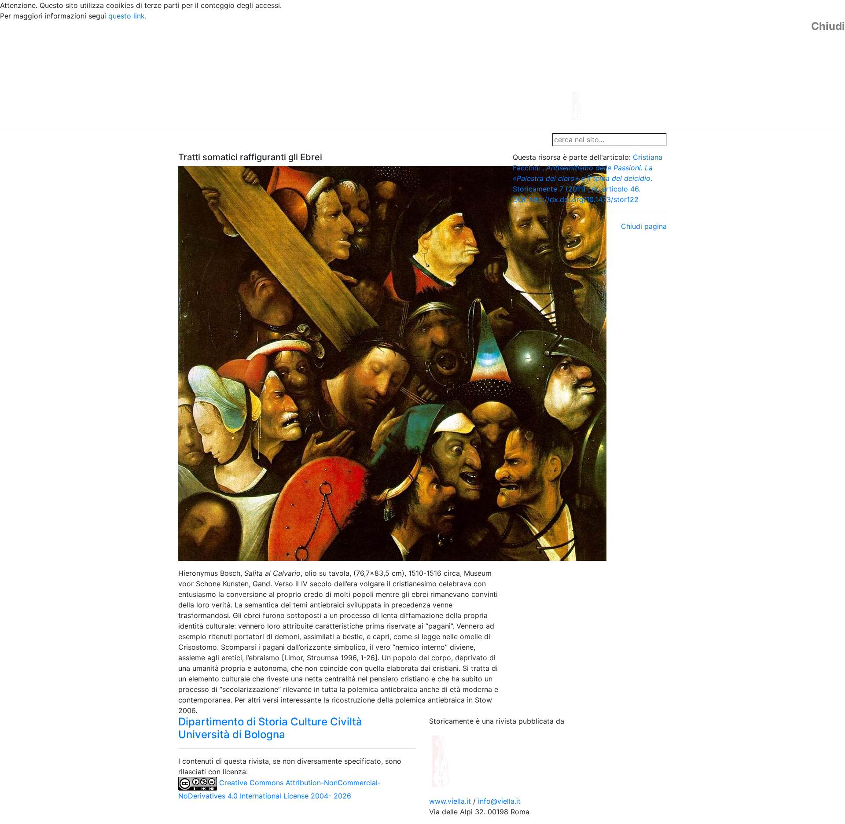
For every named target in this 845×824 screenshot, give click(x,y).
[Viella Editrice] (462, 760)
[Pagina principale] (398, 73)
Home (192, 139)
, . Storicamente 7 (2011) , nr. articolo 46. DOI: (587, 178)
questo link (126, 15)
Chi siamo (225, 139)
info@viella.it (499, 801)
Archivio (383, 139)
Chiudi (828, 26)
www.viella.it (451, 801)
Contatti (262, 139)
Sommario (346, 139)
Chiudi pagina (644, 226)
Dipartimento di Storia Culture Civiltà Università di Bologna (270, 728)
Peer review (302, 139)
